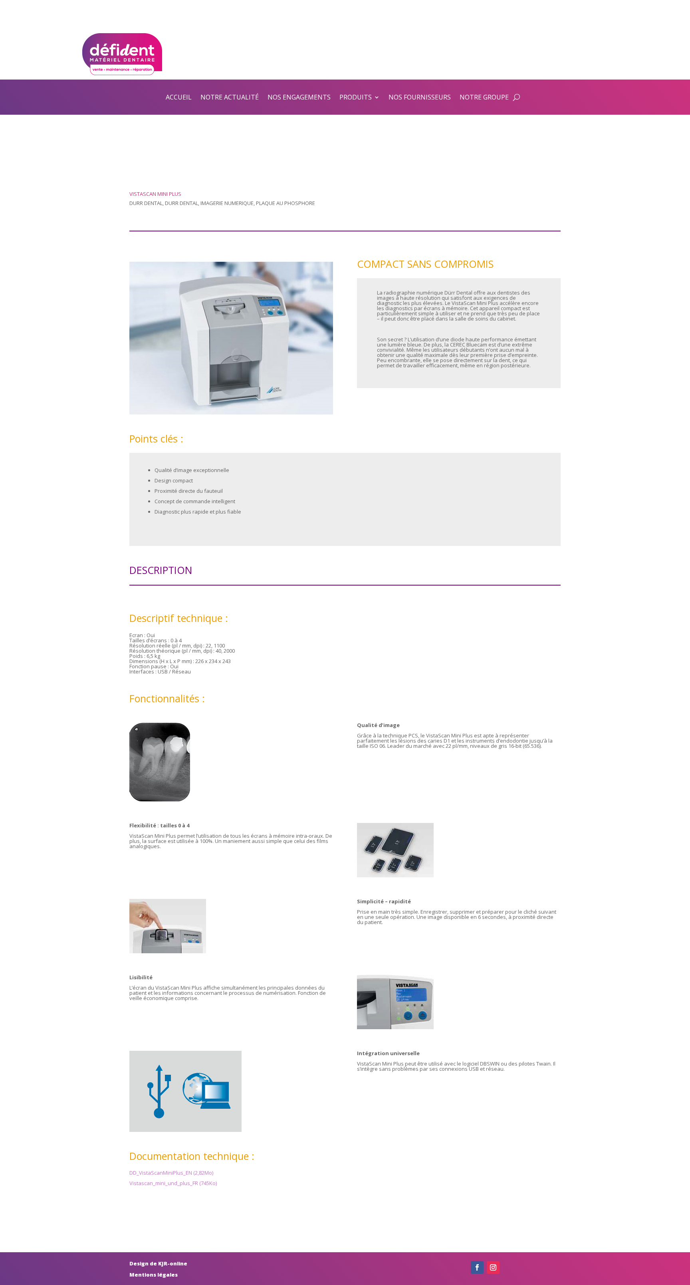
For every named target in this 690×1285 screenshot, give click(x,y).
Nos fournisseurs (420, 97)
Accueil (179, 97)
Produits (355, 97)
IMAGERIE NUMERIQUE (227, 203)
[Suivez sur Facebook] (477, 1267)
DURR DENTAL (146, 203)
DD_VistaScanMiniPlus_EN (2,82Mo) (171, 1172)
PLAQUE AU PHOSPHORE (285, 203)
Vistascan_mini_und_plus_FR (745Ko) (173, 1183)
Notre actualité (229, 97)
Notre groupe (484, 97)
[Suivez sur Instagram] (493, 1267)
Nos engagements (299, 97)
